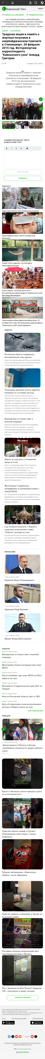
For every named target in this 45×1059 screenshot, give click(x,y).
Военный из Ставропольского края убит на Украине (22, 687)
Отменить (22, 178)
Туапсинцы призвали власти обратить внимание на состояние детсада (22, 391)
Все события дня (35, 711)
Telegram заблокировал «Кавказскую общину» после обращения (19, 873)
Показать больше (22, 997)
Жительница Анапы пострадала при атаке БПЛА (21, 666)
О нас (4, 1018)
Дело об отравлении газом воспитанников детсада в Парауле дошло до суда (21, 705)
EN (7, 2)
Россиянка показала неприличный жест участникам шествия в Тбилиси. (20, 952)
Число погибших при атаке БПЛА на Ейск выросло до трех (22, 677)
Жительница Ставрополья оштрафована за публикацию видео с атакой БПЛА (22, 488)
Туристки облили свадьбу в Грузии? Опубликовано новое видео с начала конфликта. (19, 834)
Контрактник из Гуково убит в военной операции (19, 420)
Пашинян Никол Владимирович (19, 580)
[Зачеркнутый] (21, 148)
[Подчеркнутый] (16, 148)
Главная (5, 30)
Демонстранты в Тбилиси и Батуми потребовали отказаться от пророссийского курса (22, 748)
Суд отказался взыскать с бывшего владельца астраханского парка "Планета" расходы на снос (21, 529)
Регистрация (22, 172)
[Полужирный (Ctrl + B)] (6, 148)
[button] (41, 99)
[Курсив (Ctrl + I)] (11, 148)
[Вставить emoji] (27, 148)
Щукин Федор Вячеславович (18, 638)
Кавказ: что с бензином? (14, 15)
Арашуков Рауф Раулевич (16, 609)
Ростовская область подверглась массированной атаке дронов (19, 355)
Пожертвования (37, 1018)
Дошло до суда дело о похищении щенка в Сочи (20, 460)
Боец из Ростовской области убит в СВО (21, 696)
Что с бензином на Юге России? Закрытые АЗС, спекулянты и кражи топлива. (22, 989)
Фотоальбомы (15, 30)
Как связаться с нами (19, 1018)
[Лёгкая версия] (12, 3)
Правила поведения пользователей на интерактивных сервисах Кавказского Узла (22, 1044)
